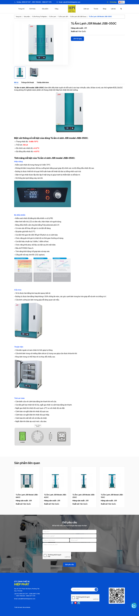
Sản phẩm (45, 9)
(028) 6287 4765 (34, 593)
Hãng (56, 9)
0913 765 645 (36, 2)
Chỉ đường (113, 2)
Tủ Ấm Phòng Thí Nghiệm (39, 16)
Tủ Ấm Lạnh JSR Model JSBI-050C (100, 16)
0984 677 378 (46, 2)
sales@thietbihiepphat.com (71, 2)
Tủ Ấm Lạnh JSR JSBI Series (78, 16)
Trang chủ (21, 9)
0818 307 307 (26, 2)
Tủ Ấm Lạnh (52, 16)
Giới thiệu (32, 9)
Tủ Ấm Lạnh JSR (63, 16)
